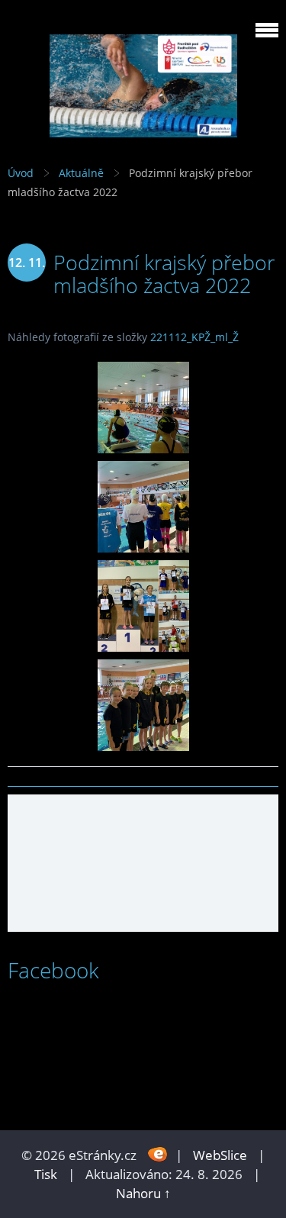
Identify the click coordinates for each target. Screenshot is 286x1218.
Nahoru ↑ (143, 1193)
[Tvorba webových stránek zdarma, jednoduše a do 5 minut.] (157, 1154)
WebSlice (220, 1155)
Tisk (45, 1174)
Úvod (21, 173)
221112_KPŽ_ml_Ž (194, 337)
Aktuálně (81, 173)
